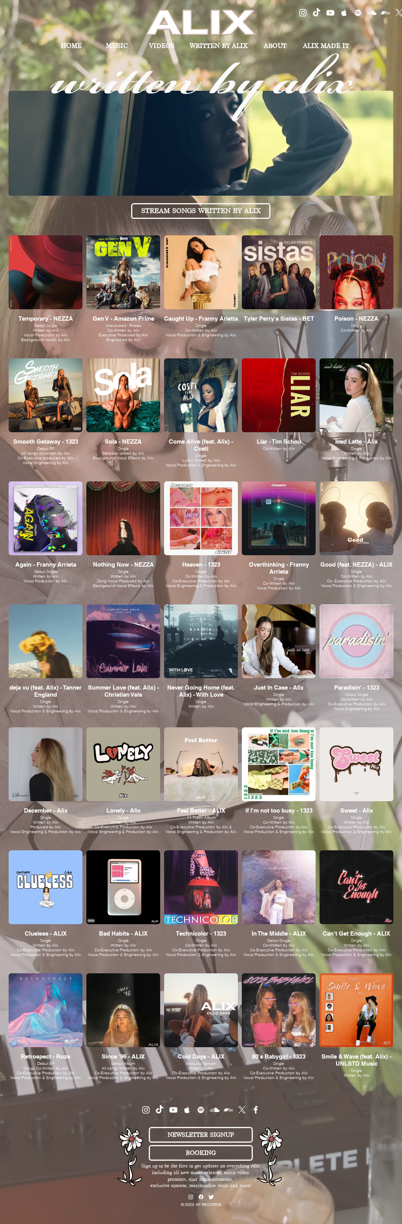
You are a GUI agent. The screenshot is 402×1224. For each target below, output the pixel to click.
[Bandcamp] (385, 13)
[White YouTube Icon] (330, 13)
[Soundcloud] (371, 13)
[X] (242, 1110)
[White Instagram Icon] (303, 13)
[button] (201, 1135)
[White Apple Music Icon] (344, 13)
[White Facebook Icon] (256, 1110)
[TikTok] (317, 13)
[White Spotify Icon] (358, 13)
